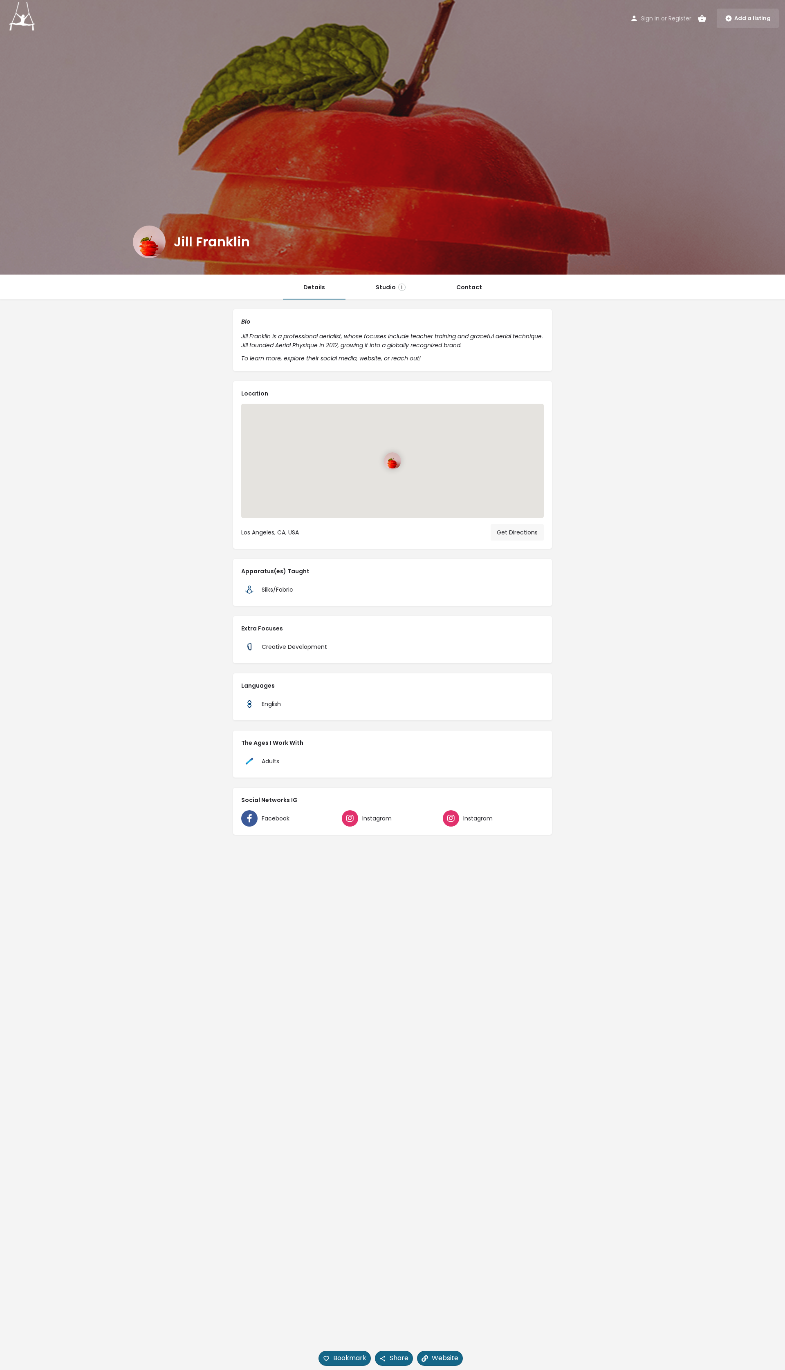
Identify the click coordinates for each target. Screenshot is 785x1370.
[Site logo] (23, 17)
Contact (469, 287)
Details (314, 287)
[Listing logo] (149, 242)
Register (679, 18)
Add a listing (752, 18)
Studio (389, 287)
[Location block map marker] (392, 460)
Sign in (650, 18)
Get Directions (517, 532)
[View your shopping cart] (702, 18)
